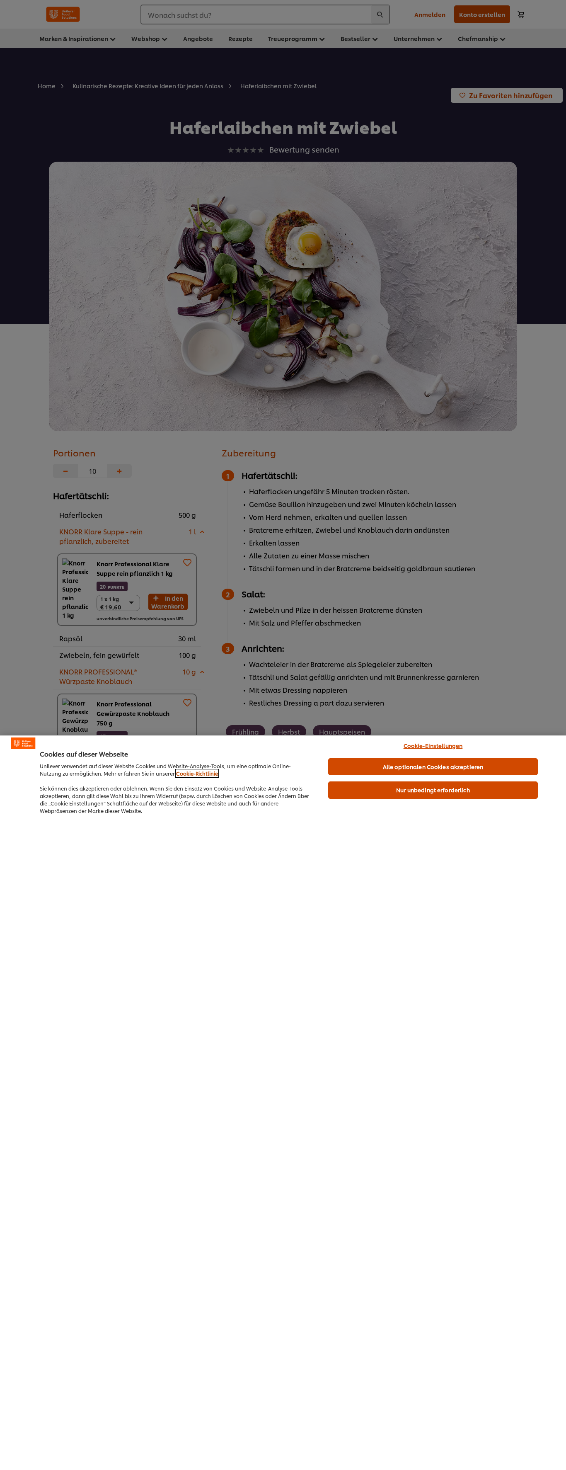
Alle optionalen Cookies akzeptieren (433, 766)
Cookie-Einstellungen (433, 745)
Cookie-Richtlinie (197, 773)
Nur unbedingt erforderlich (432, 789)
